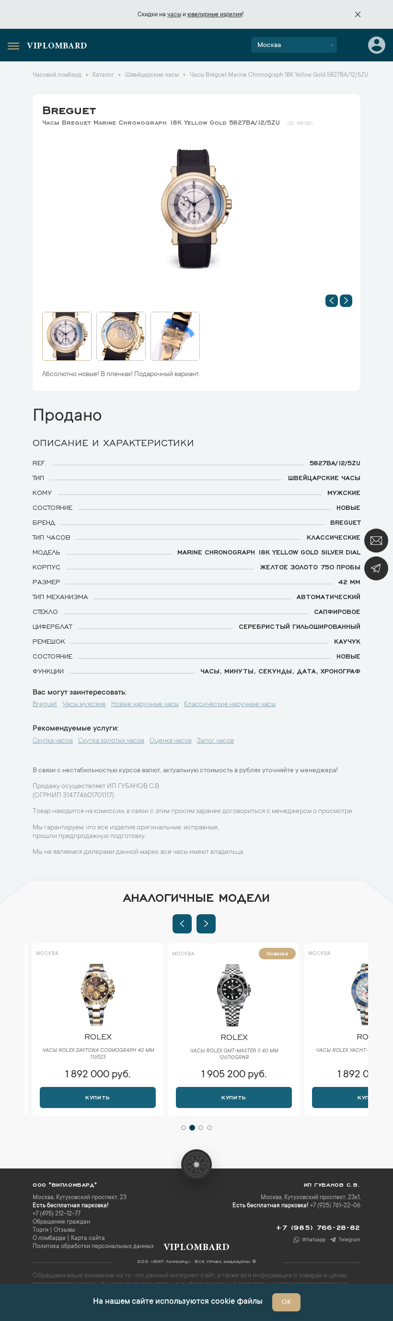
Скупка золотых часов (111, 741)
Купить (97, 1096)
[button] (331, 301)
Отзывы (64, 1230)
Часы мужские (84, 704)
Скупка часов (53, 741)
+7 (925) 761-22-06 (335, 1206)
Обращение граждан (61, 1222)
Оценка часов (171, 741)
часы (174, 15)
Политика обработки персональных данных (93, 1246)
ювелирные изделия (214, 15)
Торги (40, 1230)
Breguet (69, 108)
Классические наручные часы (230, 704)
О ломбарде (49, 1238)
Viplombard (57, 46)
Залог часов (215, 741)
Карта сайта (88, 1238)
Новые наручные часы (145, 704)
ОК (286, 1303)
